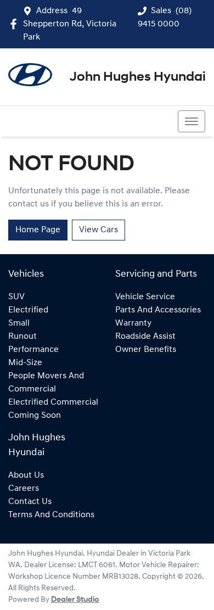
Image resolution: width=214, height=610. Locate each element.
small (19, 323)
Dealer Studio (75, 600)
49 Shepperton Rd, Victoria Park (69, 24)
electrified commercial (53, 402)
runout (22, 336)
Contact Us (30, 501)
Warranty (133, 323)
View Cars (98, 230)
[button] (191, 121)
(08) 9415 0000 (52, 121)
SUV (16, 297)
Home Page (37, 230)
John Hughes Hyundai (138, 77)
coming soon (34, 415)
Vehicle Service (145, 297)
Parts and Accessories (158, 310)
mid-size (25, 363)
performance (33, 349)
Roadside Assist (145, 336)
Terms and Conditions (51, 515)
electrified (28, 310)
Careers (23, 488)
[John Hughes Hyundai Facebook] (15, 24)
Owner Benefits (145, 349)
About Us (26, 475)
